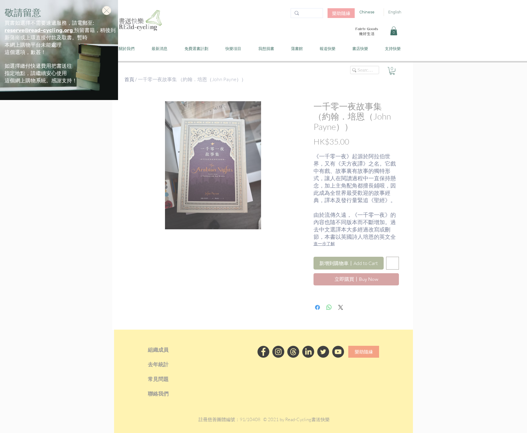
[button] (106, 10)
